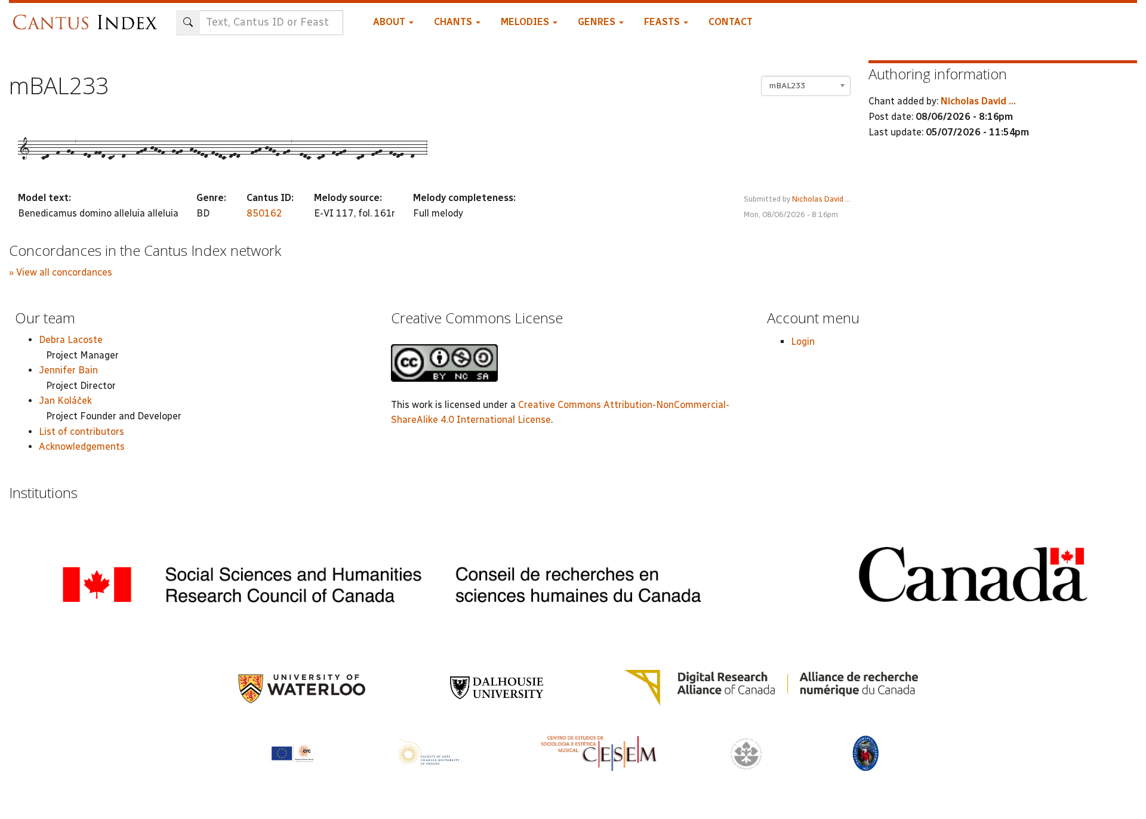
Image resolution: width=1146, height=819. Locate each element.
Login (803, 341)
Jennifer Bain (68, 370)
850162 (264, 213)
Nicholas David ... (821, 198)
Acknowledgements (82, 446)
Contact (730, 21)
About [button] (390, 21)
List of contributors (81, 431)
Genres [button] (598, 21)
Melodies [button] (526, 21)
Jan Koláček (65, 400)
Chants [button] (454, 21)
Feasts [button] (663, 21)
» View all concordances (60, 272)
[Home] (88, 16)
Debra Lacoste (71, 339)
